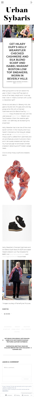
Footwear (19, 81)
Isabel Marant (16, 116)
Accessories (9, 81)
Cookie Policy (5, 390)
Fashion (14, 81)
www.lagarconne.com (9, 256)
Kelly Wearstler (26, 329)
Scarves (17, 331)
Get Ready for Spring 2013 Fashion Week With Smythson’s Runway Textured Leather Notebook (17, 340)
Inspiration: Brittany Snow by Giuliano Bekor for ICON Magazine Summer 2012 (17, 347)
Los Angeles (24, 81)
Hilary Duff (7, 329)
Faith (14, 82)
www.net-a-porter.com (17, 254)
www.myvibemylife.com (20, 134)
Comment (26, 379)
